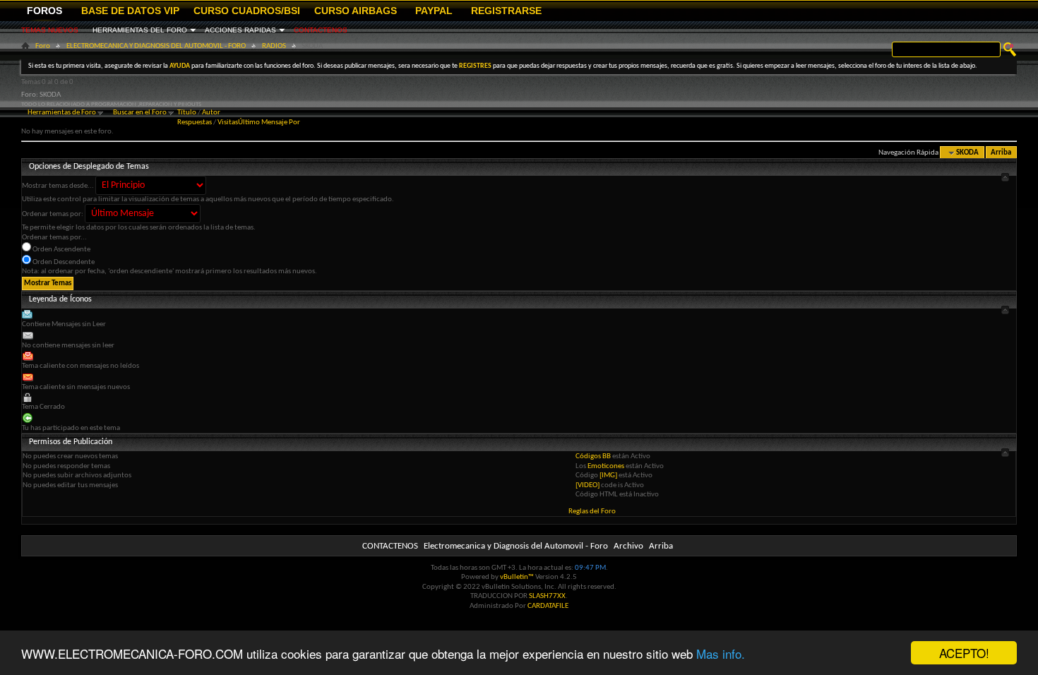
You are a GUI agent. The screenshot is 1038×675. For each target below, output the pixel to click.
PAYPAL (434, 10)
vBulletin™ (517, 577)
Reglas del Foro (592, 511)
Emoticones (605, 466)
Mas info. (720, 653)
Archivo (628, 546)
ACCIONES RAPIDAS (240, 30)
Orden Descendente (63, 262)
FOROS (44, 10)
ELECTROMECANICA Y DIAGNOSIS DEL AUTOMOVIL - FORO (156, 46)
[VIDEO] (587, 485)
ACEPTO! (964, 653)
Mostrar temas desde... (58, 186)
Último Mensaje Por (269, 122)
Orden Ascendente (60, 249)
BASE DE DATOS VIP (130, 10)
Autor (211, 113)
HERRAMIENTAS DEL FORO (140, 30)
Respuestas (194, 122)
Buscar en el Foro (140, 113)
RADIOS (274, 46)
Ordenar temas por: (52, 214)
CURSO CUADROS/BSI (246, 10)
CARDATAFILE (547, 606)
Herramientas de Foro (62, 113)
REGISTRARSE (506, 10)
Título (186, 113)
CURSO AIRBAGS (355, 10)
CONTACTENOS (320, 30)
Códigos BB (593, 456)
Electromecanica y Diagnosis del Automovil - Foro (516, 546)
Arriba (1001, 153)
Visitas (227, 122)
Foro (42, 46)
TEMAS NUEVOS (49, 30)
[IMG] (608, 475)
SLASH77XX (547, 596)
